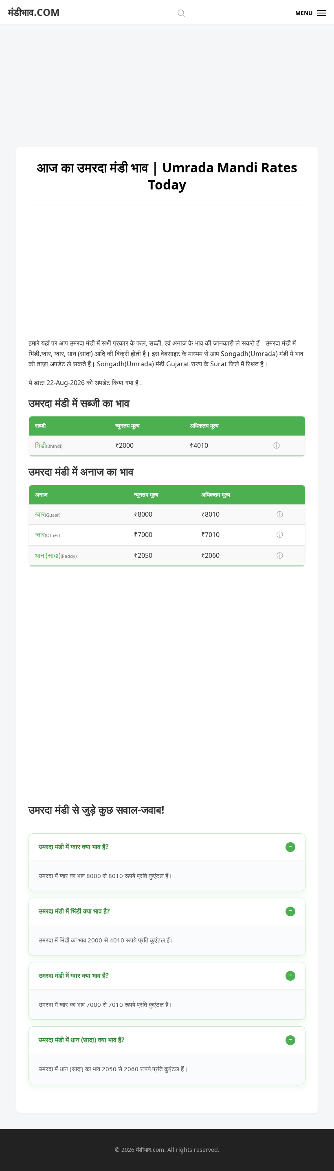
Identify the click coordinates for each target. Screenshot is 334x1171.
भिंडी (40, 445)
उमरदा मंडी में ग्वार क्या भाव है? (74, 846)
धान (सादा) (48, 555)
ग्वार (40, 514)
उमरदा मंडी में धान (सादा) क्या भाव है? (82, 1039)
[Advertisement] (167, 81)
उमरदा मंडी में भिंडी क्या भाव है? (74, 911)
